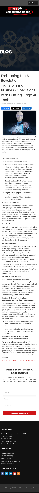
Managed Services (7, 453)
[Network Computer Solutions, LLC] (19, 11)
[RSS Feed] (18, 473)
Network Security (6, 458)
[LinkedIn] (10, 473)
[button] (33, 3)
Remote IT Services (7, 464)
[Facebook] (2, 473)
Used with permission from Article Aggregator (19, 360)
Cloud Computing (7, 456)
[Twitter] (6, 473)
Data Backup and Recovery (10, 461)
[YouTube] (14, 473)
